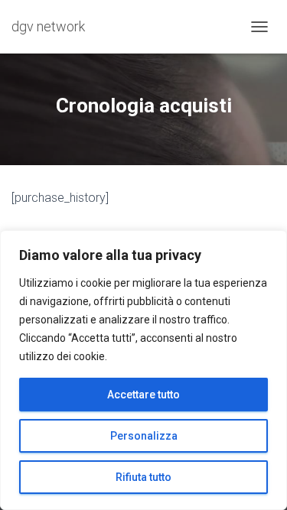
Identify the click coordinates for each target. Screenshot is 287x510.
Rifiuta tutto (143, 477)
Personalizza (144, 436)
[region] (143, 370)
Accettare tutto (143, 394)
